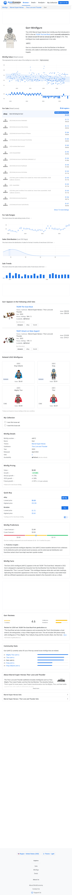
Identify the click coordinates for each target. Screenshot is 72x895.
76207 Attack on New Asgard (27, 331)
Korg (10, 663)
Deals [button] (33, 2)
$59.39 (66, 313)
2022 (21, 314)
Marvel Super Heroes (17, 7)
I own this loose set (13, 422)
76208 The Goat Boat (43, 34)
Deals (36, 873)
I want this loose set (13, 426)
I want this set (62, 324)
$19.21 (66, 337)
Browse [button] (25, 2)
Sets (36, 866)
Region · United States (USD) (29, 854)
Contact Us (36, 889)
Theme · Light (49, 854)
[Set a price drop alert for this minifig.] (66, 517)
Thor (10, 657)
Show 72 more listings (61, 210)
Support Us (37, 893)
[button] (31, 218)
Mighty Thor (12, 655)
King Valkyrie (13, 666)
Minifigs (5, 7)
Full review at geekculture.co (12, 637)
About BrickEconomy (36, 885)
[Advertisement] (37, 17)
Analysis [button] (41, 2)
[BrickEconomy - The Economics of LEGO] (11, 3)
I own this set (62, 319)
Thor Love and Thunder (33, 7)
